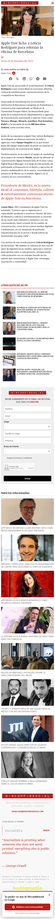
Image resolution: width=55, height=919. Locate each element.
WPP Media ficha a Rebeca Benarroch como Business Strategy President (24, 601)
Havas (29, 882)
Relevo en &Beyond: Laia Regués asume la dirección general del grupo (23, 674)
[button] (10, 79)
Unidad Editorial (24, 879)
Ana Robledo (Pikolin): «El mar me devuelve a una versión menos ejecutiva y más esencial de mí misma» (35, 294)
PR (2, 57)
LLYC (3, 879)
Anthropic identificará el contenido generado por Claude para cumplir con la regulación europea (35, 356)
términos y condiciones (23, 458)
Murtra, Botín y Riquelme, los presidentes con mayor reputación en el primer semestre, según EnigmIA (34, 372)
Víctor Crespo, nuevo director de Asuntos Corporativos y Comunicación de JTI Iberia (23, 746)
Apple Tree (6, 73)
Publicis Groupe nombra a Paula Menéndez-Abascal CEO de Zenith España (24, 782)
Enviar (27, 478)
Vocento (20, 882)
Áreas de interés (11, 446)
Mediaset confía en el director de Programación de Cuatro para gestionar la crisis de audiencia (27, 565)
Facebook (6, 876)
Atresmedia (17, 876)
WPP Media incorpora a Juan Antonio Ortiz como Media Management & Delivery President (27, 529)
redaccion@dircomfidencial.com (27, 811)
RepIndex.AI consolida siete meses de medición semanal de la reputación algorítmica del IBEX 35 (34, 310)
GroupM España (8, 882)
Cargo (6, 421)
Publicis (11, 879)
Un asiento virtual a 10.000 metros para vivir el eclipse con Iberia (35, 339)
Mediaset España (31, 876)
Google (44, 876)
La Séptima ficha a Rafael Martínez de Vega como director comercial (27, 637)
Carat (37, 882)
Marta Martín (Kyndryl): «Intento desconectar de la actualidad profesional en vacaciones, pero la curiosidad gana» (33, 326)
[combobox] (21, 830)
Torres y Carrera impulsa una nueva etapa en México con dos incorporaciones (25, 710)
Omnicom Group (40, 879)
